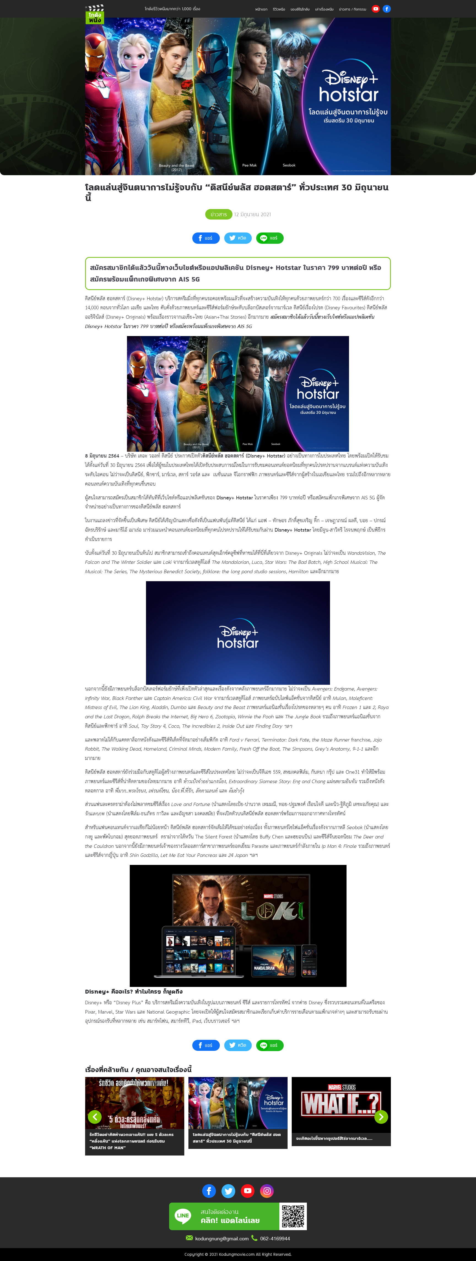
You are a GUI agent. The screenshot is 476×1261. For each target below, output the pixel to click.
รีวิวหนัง (279, 9)
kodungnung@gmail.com (222, 1239)
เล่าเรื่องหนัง (324, 9)
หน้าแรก (261, 9)
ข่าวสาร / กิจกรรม (352, 9)
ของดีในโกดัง (300, 9)
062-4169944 (275, 1239)
